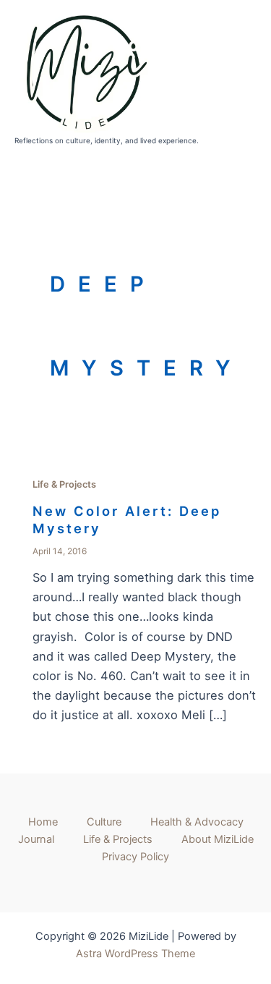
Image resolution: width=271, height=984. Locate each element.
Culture (104, 821)
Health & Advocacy (197, 821)
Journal (36, 839)
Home (43, 821)
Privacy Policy (135, 856)
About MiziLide (217, 839)
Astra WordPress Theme (135, 953)
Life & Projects (64, 484)
